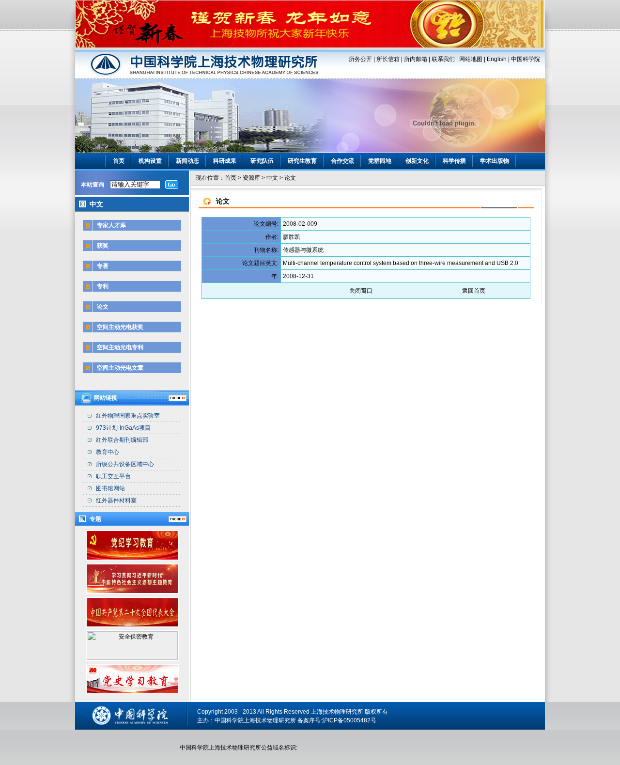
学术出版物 (494, 160)
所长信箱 (388, 59)
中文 (272, 177)
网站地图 (470, 59)
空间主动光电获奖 (120, 327)
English (497, 59)
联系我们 (443, 59)
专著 (102, 266)
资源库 (251, 177)
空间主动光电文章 (120, 367)
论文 (102, 306)
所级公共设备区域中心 (125, 464)
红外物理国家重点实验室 (128, 415)
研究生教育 (302, 160)
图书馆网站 (110, 488)
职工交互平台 (113, 476)
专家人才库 (111, 225)
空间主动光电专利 (120, 347)
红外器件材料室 (116, 500)
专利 (102, 286)
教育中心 (107, 452)
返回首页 (473, 290)
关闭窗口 (360, 290)
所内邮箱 (415, 59)
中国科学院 (525, 59)
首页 (118, 160)
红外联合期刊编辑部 (122, 440)
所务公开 (360, 59)
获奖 (102, 245)
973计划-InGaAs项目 (123, 427)
